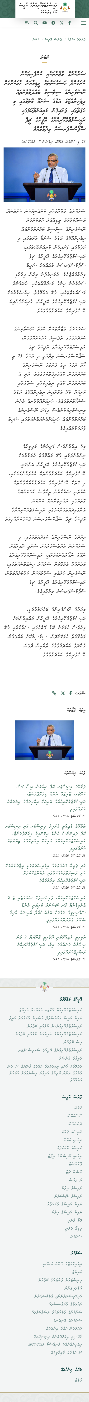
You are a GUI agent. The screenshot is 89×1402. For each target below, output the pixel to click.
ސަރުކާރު (76, 1237)
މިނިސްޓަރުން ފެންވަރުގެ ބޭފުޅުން (60, 1280)
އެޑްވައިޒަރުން (73, 1288)
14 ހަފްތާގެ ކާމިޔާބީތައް (66, 1353)
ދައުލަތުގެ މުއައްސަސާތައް (65, 1304)
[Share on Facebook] (70, 693)
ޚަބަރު (36, 39)
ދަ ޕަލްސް (75, 1180)
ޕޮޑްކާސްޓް (75, 1164)
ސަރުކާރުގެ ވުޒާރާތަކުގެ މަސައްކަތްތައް (56, 1312)
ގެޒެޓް (78, 1380)
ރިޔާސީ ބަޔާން (72, 1140)
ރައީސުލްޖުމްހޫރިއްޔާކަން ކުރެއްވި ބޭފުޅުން (54, 1026)
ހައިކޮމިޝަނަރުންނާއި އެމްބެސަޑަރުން (58, 1296)
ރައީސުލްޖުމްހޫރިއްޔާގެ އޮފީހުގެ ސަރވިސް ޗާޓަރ (50, 1050)
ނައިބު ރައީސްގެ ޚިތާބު (67, 1212)
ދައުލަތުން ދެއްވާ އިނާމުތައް (64, 1328)
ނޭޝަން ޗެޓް (74, 1172)
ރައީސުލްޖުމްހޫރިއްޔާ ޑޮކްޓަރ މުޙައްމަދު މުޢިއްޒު (50, 1010)
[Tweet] (63, 693)
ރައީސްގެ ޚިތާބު (71, 1188)
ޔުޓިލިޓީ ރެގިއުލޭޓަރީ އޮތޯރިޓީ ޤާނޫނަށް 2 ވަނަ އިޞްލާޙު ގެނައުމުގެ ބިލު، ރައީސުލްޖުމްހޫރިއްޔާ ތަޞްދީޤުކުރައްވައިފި (50, 945)
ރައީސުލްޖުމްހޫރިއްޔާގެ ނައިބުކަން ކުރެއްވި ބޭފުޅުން (48, 1034)
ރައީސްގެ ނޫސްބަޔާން (68, 1196)
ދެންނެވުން (75, 1124)
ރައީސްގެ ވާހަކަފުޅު (69, 1148)
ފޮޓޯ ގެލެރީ (75, 1220)
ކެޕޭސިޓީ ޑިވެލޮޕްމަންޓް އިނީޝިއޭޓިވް (57, 1337)
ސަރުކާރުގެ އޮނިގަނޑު (67, 1320)
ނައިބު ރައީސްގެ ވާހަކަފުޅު (64, 1204)
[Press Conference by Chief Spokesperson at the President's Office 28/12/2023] (44, 740)
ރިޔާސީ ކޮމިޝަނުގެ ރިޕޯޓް (65, 1156)
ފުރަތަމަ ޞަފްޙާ (76, 39)
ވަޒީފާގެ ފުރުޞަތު (70, 1058)
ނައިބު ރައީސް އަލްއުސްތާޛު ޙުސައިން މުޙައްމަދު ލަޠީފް (45, 1018)
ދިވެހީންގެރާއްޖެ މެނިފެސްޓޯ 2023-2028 (55, 1344)
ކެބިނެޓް (77, 1272)
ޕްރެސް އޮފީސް (53, 39)
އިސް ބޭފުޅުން (73, 1042)
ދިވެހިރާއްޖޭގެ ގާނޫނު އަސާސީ (62, 1264)
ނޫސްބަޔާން (75, 1116)
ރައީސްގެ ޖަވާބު (71, 1132)
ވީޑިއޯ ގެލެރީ (73, 1228)
